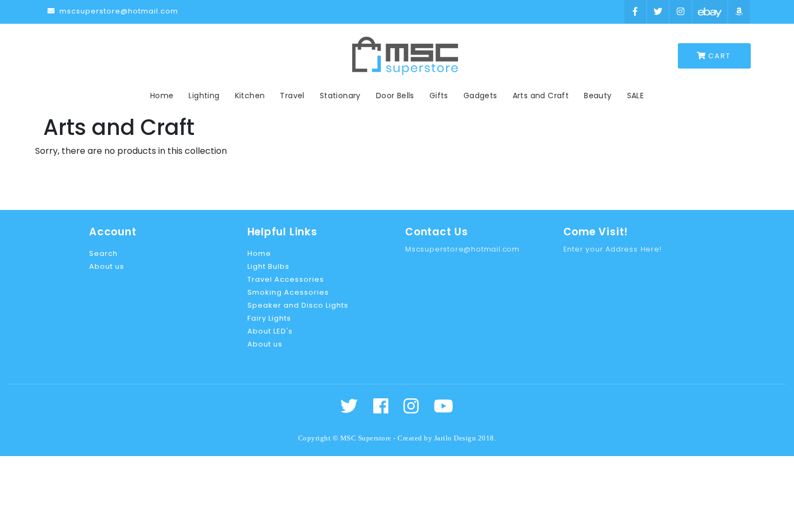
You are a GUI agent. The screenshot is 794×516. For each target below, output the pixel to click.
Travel (292, 95)
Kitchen (250, 95)
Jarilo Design (455, 438)
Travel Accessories (285, 279)
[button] (714, 56)
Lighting (204, 95)
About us (106, 266)
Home (162, 95)
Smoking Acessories (288, 292)
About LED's (270, 331)
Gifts (438, 95)
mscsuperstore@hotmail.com (117, 11)
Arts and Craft (541, 95)
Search (103, 253)
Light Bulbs (268, 266)
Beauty (597, 95)
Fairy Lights (269, 318)
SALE (635, 95)
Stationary (340, 95)
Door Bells (395, 95)
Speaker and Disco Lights (297, 305)
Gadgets (480, 95)
